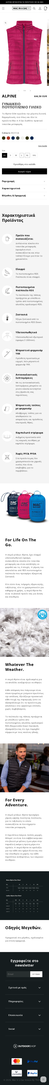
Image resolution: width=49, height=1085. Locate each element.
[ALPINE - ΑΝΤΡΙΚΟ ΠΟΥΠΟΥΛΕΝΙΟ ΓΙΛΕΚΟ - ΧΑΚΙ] (17, 138)
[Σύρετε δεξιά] (30, 91)
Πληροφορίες (15, 1001)
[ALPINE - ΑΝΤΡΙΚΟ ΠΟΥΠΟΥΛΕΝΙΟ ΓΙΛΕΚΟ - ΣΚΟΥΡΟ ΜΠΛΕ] (13, 138)
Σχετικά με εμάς (17, 987)
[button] (3, 8)
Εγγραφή (36, 974)
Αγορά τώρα (24, 171)
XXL (35, 156)
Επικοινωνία (15, 1015)
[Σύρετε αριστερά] (19, 91)
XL (27, 155)
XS (4, 155)
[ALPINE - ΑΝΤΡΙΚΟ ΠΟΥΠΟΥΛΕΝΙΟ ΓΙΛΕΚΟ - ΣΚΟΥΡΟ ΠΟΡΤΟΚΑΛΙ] (8, 138)
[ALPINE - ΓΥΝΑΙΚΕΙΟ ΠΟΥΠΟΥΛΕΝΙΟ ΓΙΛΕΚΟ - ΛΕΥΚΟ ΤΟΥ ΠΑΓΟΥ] (22, 138)
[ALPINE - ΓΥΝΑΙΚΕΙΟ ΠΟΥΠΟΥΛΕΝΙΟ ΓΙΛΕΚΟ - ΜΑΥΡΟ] (27, 138)
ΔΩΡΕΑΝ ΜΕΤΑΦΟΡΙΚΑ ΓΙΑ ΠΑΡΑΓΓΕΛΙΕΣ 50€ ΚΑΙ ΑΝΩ (24, 2)
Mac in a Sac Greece (22, 1080)
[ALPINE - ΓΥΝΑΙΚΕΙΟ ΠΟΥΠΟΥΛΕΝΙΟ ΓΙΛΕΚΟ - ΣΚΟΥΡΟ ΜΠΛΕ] (32, 138)
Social (11, 1028)
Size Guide (42, 146)
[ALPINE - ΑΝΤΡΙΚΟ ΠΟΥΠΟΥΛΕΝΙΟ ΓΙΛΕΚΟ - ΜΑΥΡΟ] (3, 138)
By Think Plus (38, 1080)
